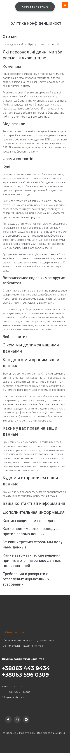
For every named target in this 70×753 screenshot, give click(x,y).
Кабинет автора (13, 632)
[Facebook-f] (8, 719)
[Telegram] (26, 719)
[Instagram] (17, 719)
